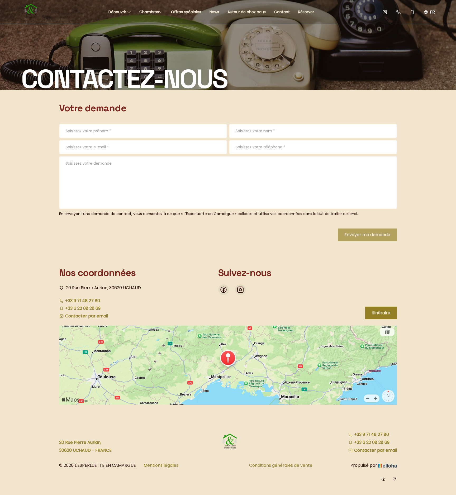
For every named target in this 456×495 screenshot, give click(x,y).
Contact (282, 12)
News (214, 12)
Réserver (306, 12)
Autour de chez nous (246, 12)
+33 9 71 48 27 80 (371, 434)
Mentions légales (161, 465)
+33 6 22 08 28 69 (372, 442)
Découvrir (117, 12)
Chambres (149, 12)
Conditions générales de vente (280, 465)
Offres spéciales (186, 12)
